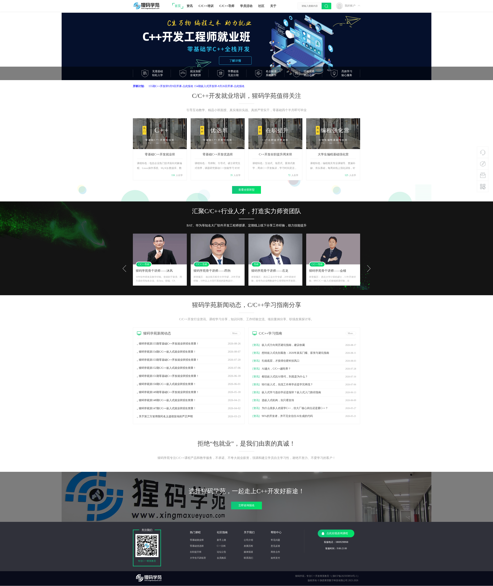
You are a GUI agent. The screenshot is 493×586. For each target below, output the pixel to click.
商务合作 (275, 552)
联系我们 (248, 558)
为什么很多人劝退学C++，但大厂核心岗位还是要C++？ (295, 408)
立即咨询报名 (246, 505)
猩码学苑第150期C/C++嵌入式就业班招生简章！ (167, 384)
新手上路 (221, 540)
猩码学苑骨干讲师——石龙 (212, 270)
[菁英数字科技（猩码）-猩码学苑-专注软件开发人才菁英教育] (149, 8)
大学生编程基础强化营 (333, 154)
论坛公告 (221, 552)
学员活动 (246, 6)
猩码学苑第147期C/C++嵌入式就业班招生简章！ (167, 408)
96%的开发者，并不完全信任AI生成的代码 (287, 416)
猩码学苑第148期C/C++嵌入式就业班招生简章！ (167, 400)
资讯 (190, 6)
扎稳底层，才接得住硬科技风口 (280, 360)
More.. (235, 333)
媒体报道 (248, 552)
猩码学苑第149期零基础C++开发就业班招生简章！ (169, 392)
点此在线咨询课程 (337, 533)
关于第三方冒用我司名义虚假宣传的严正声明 (166, 416)
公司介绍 (248, 540)
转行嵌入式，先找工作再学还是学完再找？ (287, 384)
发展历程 (248, 546)
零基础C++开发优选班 (218, 154)
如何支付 (275, 558)
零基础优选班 (197, 546)
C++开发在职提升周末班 (275, 154)
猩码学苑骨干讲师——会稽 (269, 270)
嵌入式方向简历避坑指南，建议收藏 (283, 345)
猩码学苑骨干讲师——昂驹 (154, 270)
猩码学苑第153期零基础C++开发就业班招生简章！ (169, 359)
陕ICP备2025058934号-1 (345, 576)
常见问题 (275, 540)
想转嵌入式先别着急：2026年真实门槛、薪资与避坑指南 (295, 352)
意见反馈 (275, 546)
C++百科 (221, 546)
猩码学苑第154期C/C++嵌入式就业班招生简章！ (167, 351)
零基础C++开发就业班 (160, 154)
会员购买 (221, 558)
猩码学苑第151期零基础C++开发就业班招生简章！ (169, 376)
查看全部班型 (246, 189)
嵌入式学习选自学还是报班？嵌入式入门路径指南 (291, 392)
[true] (326, 6)
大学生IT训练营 (198, 558)
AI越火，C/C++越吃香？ (276, 368)
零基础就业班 (197, 540)
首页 (178, 6)
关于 (273, 6)
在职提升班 (195, 552)
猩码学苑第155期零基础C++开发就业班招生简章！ (169, 343)
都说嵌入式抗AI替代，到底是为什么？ (285, 376)
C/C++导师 (226, 6)
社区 (261, 6)
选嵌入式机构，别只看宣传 (278, 400)
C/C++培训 (206, 6)
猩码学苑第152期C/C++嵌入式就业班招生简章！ (167, 367)
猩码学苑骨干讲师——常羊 (327, 270)
